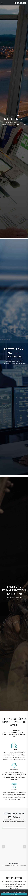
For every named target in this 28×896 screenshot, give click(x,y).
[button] (3, 842)
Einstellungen (14, 894)
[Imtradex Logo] (20, 2)
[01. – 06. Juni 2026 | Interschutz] (14, 885)
